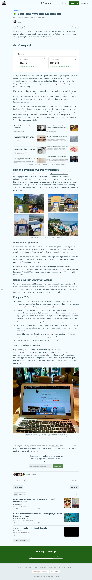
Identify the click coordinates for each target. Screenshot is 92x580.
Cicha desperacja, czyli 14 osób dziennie (30, 528)
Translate (17, 10)
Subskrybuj (74, 3)
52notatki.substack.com (59, 174)
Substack (36, 576)
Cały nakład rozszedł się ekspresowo (27, 266)
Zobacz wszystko (20, 540)
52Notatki (55, 446)
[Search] (62, 3)
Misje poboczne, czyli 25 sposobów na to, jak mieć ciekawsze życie (34, 500)
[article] (46, 503)
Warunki (49, 567)
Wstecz (19, 487)
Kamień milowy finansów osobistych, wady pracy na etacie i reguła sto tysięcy (37, 515)
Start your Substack (41, 572)
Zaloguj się (85, 3)
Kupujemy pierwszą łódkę (21, 518)
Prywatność (42, 567)
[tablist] (19, 494)
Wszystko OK (17, 530)
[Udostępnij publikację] (66, 3)
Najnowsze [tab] (22, 494)
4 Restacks (34, 474)
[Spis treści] (2, 290)
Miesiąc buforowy (18, 504)
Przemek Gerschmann (24, 21)
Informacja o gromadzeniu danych (63, 567)
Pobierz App (55, 572)
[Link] (10, 45)
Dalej (73, 487)
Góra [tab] (15, 494)
